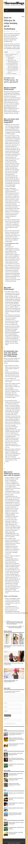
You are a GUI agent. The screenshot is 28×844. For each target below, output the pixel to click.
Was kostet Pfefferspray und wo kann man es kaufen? (13, 71)
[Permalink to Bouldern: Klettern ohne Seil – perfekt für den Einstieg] (6, 825)
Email (5, 707)
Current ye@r (7, 718)
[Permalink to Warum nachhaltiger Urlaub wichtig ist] (6, 811)
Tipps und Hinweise (12, 73)
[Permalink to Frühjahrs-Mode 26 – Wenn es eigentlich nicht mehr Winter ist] (14, 644)
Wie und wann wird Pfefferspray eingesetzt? (13, 61)
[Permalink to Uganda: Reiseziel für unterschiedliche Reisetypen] (6, 801)
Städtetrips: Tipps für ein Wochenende (16, 792)
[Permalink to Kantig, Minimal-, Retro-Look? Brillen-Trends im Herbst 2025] (14, 661)
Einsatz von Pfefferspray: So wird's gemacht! (12, 55)
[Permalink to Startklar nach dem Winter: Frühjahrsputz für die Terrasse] (6, 786)
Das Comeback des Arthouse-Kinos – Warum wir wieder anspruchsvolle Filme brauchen (16, 759)
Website (5, 711)
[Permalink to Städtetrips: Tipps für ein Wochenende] (6, 796)
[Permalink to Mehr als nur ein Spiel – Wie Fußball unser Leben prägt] (6, 835)
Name (5, 703)
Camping (17, 505)
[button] (17, 52)
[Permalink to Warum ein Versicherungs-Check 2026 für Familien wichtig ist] (6, 746)
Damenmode (8, 31)
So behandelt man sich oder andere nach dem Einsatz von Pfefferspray (13, 66)
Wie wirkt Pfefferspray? (13, 63)
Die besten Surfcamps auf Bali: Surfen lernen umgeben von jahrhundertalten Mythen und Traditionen (15, 622)
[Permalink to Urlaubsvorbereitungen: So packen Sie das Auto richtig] (6, 806)
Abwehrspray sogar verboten (13, 48)
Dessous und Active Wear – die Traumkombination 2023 (11, 681)
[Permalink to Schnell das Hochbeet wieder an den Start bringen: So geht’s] (6, 781)
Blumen (14, 391)
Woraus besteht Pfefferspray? (11, 58)
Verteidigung (12, 127)
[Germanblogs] (14, 4)
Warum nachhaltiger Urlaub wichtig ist (16, 807)
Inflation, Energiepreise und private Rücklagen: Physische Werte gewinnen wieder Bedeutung (16, 739)
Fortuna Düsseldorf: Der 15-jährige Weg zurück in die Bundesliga (13, 626)
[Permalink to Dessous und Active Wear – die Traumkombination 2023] (14, 678)
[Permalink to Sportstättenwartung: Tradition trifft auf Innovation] (6, 767)
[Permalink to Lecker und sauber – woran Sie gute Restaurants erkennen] (6, 756)
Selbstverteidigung (8, 107)
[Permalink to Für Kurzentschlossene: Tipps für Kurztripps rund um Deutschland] (6, 816)
